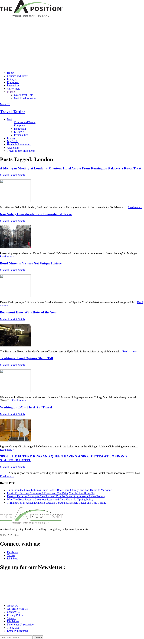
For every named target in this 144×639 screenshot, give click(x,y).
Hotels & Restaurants (19, 144)
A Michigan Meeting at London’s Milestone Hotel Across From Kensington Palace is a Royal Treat (70, 168)
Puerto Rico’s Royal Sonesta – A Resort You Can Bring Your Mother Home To (50, 493)
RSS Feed (12, 558)
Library (11, 138)
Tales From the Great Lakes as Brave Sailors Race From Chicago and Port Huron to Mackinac (59, 490)
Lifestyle (12, 79)
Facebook (12, 552)
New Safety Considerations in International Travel (36, 214)
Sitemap (11, 618)
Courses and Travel (17, 75)
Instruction (13, 85)
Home (10, 72)
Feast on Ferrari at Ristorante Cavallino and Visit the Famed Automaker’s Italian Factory (56, 496)
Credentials (13, 147)
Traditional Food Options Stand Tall (26, 358)
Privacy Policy (15, 615)
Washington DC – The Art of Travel (26, 407)
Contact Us (13, 611)
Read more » (135, 207)
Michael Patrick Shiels (12, 174)
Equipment (13, 82)
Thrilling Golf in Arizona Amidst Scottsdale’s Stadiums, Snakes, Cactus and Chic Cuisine (56, 502)
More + (11, 91)
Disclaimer (13, 621)
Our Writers (13, 88)
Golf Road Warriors (25, 98)
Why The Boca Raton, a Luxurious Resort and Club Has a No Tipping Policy (50, 499)
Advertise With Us (17, 608)
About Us (12, 605)
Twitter (11, 555)
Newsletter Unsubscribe (20, 624)
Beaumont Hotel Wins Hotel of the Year (28, 312)
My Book (12, 141)
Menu (5, 104)
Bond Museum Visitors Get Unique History (31, 263)
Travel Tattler (12, 111)
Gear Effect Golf (23, 94)
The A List (13, 627)
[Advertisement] (72, 43)
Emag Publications (17, 630)
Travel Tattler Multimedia (21, 150)
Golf (9, 119)
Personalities (21, 134)
